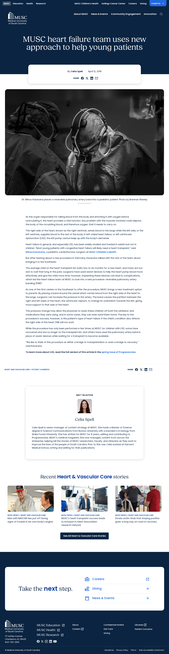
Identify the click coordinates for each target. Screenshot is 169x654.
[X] (42, 641)
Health (29, 3)
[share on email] (96, 78)
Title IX (133, 650)
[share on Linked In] (91, 78)
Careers (132, 3)
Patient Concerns (143, 629)
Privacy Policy (122, 650)
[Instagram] (46, 641)
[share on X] (87, 78)
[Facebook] (38, 641)
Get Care (108, 629)
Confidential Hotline (114, 624)
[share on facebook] (82, 78)
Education (18, 3)
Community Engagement (126, 14)
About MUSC (81, 14)
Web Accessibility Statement (151, 650)
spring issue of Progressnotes (118, 352)
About (75, 624)
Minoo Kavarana (35, 252)
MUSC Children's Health (86, 3)
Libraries (141, 625)
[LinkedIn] (50, 641)
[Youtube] (55, 641)
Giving (143, 3)
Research (41, 3)
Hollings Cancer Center (113, 3)
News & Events (99, 14)
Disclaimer (109, 650)
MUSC (7, 3)
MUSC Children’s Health (102, 252)
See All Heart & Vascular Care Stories (84, 535)
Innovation (150, 14)
